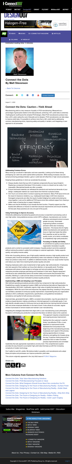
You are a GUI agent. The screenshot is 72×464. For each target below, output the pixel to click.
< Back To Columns (13, 88)
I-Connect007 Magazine (39, 33)
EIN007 (36, 10)
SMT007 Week (32, 425)
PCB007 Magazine (50, 356)
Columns (14, 39)
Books (22, 33)
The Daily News (32, 422)
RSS (58, 452)
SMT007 (17, 10)
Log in (67, 461)
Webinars (36, 412)
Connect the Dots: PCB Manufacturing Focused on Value (27, 380)
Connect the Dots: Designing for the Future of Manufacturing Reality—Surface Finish (37, 385)
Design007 (27, 10)
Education (60, 409)
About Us (15, 452)
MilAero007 (55, 10)
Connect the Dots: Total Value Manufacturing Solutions (26, 378)
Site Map (43, 452)
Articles (57, 33)
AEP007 (65, 10)
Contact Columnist (48, 95)
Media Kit (52, 452)
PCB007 (9, 10)
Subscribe (10, 409)
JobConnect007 (47, 409)
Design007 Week (33, 427)
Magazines (20, 409)
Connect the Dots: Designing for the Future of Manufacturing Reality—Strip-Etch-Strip (37, 393)
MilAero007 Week (33, 430)
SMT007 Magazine (33, 442)
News (13, 33)
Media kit (26, 39)
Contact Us (35, 452)
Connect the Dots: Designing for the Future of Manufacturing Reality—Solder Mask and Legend (36, 389)
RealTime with (32, 409)
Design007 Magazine (34, 447)
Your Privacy (24, 452)
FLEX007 (45, 10)
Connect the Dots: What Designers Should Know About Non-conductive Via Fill (35, 383)
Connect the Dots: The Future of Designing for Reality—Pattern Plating (32, 395)
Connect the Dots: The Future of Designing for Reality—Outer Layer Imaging (34, 397)
